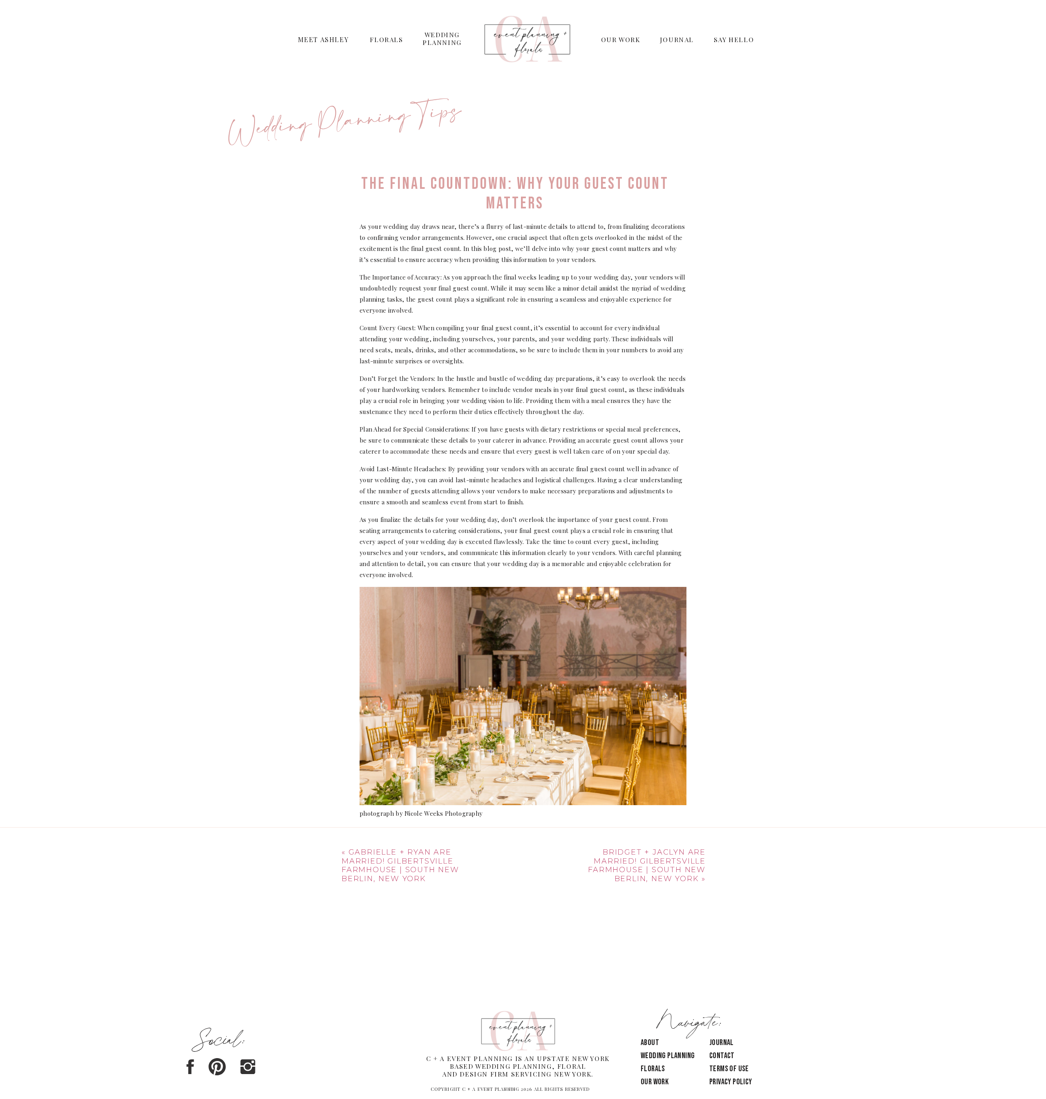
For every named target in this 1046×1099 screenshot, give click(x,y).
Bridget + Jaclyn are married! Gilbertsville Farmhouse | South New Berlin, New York (647, 865)
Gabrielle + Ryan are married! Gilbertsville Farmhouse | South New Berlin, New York (400, 865)
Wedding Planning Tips (344, 124)
